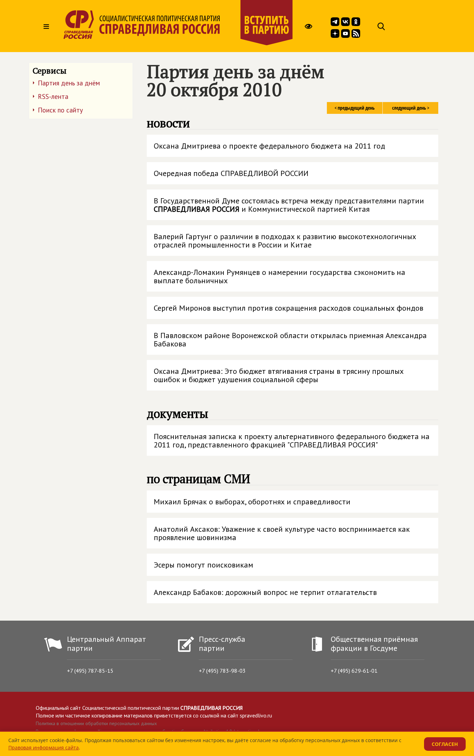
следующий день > (410, 107)
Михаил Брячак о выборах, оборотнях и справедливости (252, 501)
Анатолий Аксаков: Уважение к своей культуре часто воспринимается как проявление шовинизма (282, 533)
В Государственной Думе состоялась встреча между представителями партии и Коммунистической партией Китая (289, 205)
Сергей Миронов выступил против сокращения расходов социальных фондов (288, 308)
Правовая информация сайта (43, 747)
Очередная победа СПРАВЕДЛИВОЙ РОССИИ (231, 173)
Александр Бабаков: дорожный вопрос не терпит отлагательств (265, 592)
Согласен (445, 744)
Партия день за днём (69, 83)
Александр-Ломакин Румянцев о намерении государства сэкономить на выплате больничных (279, 276)
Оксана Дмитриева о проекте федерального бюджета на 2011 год (269, 146)
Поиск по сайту (60, 110)
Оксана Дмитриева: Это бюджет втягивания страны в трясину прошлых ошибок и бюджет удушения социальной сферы (279, 375)
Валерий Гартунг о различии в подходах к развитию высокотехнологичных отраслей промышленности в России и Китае (285, 241)
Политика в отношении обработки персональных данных (96, 723)
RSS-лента (53, 96)
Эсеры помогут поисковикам (203, 565)
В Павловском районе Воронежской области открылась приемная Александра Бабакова (290, 339)
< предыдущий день (355, 107)
